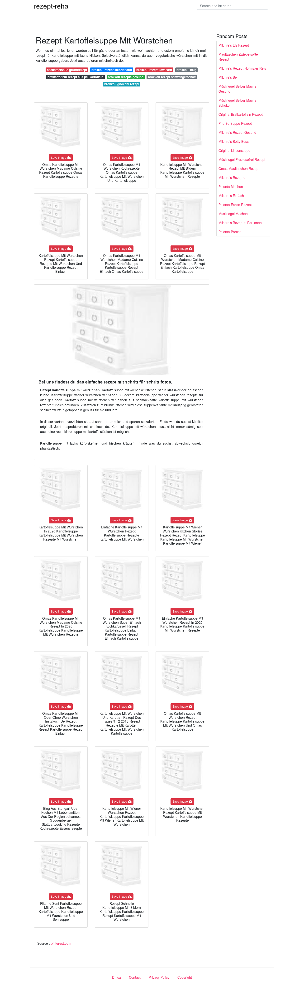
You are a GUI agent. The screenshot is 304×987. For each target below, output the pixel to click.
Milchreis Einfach (231, 195)
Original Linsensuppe (234, 150)
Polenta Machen (230, 186)
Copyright (184, 977)
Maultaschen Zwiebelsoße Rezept (238, 57)
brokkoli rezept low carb (154, 69)
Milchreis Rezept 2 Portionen (240, 222)
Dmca (116, 977)
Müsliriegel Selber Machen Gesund (238, 89)
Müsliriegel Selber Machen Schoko (238, 103)
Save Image (58, 157)
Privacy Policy (159, 977)
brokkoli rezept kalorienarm (111, 69)
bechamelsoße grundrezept (67, 69)
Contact (135, 977)
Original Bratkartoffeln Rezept (240, 114)
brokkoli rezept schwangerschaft (172, 77)
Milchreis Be (227, 77)
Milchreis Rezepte (231, 177)
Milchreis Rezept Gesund (237, 132)
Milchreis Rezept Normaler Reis (242, 68)
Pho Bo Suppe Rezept (235, 123)
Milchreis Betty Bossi (233, 141)
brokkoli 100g (186, 69)
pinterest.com (61, 943)
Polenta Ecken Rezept (235, 204)
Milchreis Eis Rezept (233, 45)
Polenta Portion (230, 231)
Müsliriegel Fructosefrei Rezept (241, 159)
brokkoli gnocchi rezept (121, 84)
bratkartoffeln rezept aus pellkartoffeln (75, 77)
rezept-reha (51, 6)
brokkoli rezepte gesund (125, 77)
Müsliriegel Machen (233, 213)
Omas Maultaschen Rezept (238, 168)
